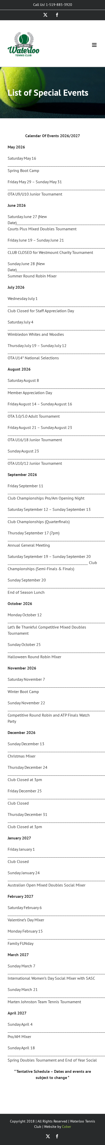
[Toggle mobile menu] (94, 45)
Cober (66, 1126)
